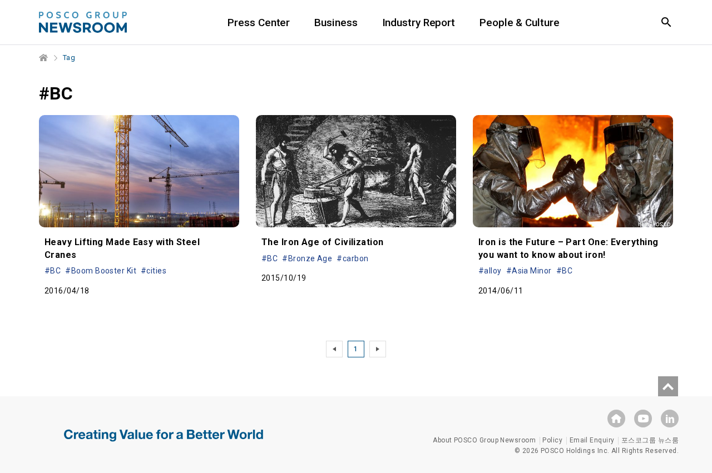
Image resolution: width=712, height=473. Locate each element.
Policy (552, 440)
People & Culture (519, 22)
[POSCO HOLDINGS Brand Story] (163, 443)
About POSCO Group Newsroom (484, 440)
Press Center (259, 22)
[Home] (44, 57)
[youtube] (643, 418)
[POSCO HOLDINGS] (616, 418)
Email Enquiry (592, 440)
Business (335, 22)
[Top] (668, 386)
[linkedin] (670, 418)
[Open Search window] (666, 22)
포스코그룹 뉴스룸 (650, 440)
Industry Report (419, 22)
